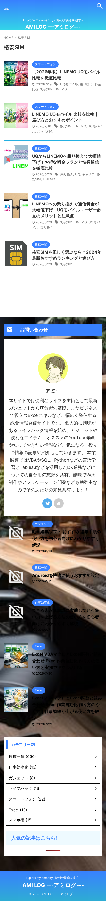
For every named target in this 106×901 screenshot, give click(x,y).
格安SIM (46, 89)
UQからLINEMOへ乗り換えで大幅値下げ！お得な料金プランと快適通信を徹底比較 (66, 162)
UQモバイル (69, 84)
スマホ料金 (45, 131)
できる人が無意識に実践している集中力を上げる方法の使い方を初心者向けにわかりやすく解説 (65, 617)
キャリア (88, 174)
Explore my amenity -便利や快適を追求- (53, 878)
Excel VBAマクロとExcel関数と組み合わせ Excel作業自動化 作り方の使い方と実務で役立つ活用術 (67, 661)
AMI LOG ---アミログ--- (53, 27)
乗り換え (86, 84)
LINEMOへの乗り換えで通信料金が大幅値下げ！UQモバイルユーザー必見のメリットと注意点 (66, 210)
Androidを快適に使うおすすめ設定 (65, 575)
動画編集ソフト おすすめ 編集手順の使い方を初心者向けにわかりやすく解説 (66, 538)
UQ (77, 174)
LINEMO (60, 89)
